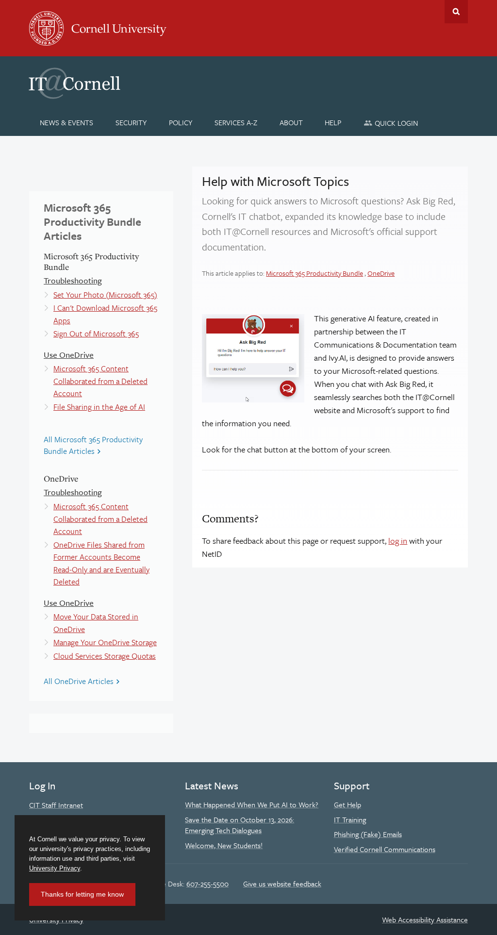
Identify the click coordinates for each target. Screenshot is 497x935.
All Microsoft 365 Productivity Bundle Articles (93, 445)
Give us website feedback (282, 883)
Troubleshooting (73, 280)
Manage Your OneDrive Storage (105, 642)
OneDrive (381, 273)
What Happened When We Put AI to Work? (251, 804)
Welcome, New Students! (224, 845)
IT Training (350, 819)
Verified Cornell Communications (384, 849)
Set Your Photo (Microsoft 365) (105, 295)
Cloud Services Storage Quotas (104, 656)
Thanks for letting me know (82, 894)
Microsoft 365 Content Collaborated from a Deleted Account (100, 381)
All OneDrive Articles (79, 681)
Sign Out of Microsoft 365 (96, 333)
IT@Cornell (75, 83)
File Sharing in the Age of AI (99, 407)
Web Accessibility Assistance (425, 919)
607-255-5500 (207, 883)
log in (397, 540)
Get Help (347, 804)
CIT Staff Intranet (56, 805)
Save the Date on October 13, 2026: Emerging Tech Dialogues (239, 824)
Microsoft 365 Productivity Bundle (314, 273)
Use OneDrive (69, 355)
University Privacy (54, 868)
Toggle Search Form (456, 11)
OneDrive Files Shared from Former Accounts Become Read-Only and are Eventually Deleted (101, 563)
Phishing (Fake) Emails (368, 834)
